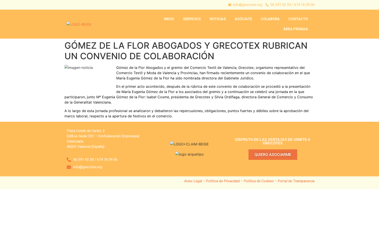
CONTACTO (298, 19)
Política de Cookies (259, 181)
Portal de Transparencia (296, 181)
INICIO (169, 19)
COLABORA (270, 19)
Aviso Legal (193, 181)
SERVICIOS (192, 19)
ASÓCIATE (243, 19)
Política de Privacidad (223, 181)
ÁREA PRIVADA (295, 29)
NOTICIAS (218, 19)
